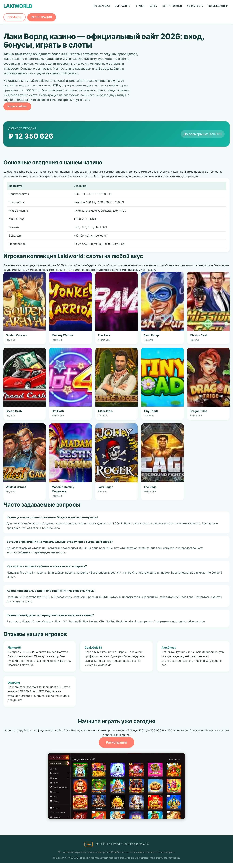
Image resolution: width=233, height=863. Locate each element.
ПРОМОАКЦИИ (101, 6)
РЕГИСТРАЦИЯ (41, 17)
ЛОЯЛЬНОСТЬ (195, 6)
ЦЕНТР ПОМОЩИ (172, 6)
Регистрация (116, 742)
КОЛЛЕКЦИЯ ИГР (218, 6)
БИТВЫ (153, 6)
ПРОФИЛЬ (14, 17)
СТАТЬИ (139, 6)
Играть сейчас (17, 106)
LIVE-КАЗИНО (122, 6)
